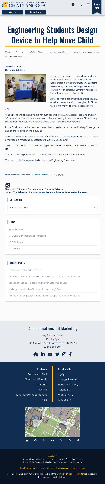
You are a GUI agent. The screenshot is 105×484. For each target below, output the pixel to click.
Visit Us (12, 12)
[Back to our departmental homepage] (27, 440)
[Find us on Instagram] (64, 355)
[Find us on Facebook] (78, 440)
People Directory (68, 384)
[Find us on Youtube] (52, 440)
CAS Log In (64, 399)
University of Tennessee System (71, 474)
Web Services (79, 468)
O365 (61, 374)
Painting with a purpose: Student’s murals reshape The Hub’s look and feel (44, 295)
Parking (42, 389)
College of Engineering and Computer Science (40, 189)
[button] (80, 4)
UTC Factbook (15, 242)
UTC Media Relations (39, 175)
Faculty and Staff (37, 374)
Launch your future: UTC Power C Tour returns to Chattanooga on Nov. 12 (44, 276)
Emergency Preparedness (31, 394)
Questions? (52, 456)
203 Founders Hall (52, 335)
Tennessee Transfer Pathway (54, 477)
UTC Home (14, 248)
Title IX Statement (27, 468)
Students (41, 369)
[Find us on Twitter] (57, 355)
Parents (42, 384)
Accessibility (63, 468)
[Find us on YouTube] (50, 355)
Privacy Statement (47, 468)
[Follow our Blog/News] (35, 440)
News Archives (15, 229)
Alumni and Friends (36, 379)
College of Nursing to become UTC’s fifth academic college (37, 283)
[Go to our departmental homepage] (36, 355)
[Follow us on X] (61, 440)
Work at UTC (65, 394)
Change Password (68, 379)
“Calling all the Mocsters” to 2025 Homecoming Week (35, 289)
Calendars (64, 389)
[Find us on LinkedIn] (43, 355)
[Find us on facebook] (70, 355)
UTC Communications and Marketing (27, 236)
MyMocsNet (65, 369)
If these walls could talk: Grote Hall (25, 270)
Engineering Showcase (76, 192)
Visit (44, 399)
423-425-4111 (54, 346)
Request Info (35, 12)
